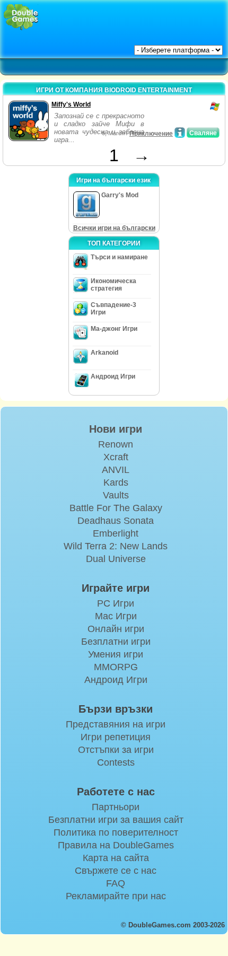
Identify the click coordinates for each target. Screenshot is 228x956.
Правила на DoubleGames (116, 845)
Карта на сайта (116, 858)
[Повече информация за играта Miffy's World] (179, 132)
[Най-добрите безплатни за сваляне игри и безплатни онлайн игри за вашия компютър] (21, 17)
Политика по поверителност (116, 832)
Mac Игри (116, 616)
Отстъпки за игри (116, 749)
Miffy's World (71, 104)
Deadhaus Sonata (115, 520)
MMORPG (116, 667)
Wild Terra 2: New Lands (116, 546)
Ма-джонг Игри (114, 328)
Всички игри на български (114, 228)
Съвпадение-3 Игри (113, 308)
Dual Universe (116, 559)
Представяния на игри (115, 724)
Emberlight (115, 533)
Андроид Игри (113, 376)
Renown (115, 444)
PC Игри (115, 603)
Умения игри (115, 654)
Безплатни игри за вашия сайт (115, 819)
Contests (116, 762)
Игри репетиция (116, 737)
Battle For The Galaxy (115, 508)
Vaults (116, 495)
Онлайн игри (115, 629)
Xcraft (115, 457)
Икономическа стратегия (113, 284)
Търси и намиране (119, 257)
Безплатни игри (116, 641)
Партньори (115, 807)
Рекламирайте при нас (116, 896)
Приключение (151, 133)
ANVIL (115, 469)
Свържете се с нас (115, 870)
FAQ (115, 883)
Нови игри (115, 429)
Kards (115, 482)
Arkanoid (104, 352)
